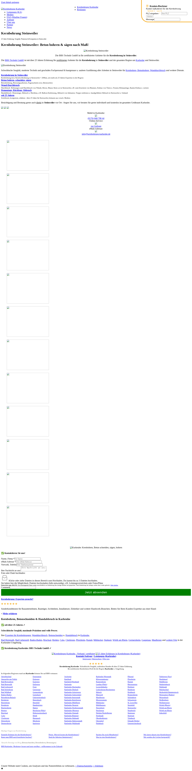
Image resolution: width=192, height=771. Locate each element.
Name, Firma (7, 559)
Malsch (99, 692)
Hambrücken (37, 705)
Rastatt (89, 640)
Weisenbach (163, 697)
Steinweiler (132, 708)
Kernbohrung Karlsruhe (87, 7)
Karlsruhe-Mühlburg (72, 703)
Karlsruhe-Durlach (71, 690)
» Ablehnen (98, 766)
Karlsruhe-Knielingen (72, 700)
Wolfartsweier (164, 703)
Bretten (55, 640)
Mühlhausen (101, 705)
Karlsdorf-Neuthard (71, 682)
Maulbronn (157, 640)
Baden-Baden (36, 640)
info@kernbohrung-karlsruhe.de (96, 134)
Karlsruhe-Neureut (71, 705)
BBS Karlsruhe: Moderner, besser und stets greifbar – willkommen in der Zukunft (31, 746)
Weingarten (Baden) (166, 695)
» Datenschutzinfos (83, 766)
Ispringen (36, 723)
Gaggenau (146, 640)
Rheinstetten (132, 684)
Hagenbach (37, 700)
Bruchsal (47, 640)
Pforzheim (80, 640)
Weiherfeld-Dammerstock (169, 692)
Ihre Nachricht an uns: (11, 570)
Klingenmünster (102, 679)
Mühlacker (98, 640)
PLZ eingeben (153, 13)
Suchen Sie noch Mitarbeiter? (107, 735)
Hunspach (36, 718)
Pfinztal (131, 677)
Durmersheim (6, 723)
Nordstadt (99, 716)
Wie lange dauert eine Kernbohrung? (157, 735)
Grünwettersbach (39, 697)
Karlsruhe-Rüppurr (71, 716)
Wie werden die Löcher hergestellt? (157, 737)
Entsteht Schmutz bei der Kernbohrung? (16, 735)
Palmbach (99, 723)
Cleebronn (70, 640)
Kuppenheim (101, 682)
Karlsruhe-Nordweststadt (73, 708)
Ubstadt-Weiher (133, 721)
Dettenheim (5, 721)
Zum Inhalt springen (10, 2)
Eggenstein (37, 677)
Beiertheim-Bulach (8, 697)
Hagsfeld (36, 703)
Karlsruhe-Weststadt (103, 677)
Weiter (149, 16)
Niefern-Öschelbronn (104, 713)
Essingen (36, 682)
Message (150, 19)
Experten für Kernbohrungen (18, 635)
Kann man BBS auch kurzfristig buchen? (16, 737)
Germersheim (134, 640)
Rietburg (131, 687)
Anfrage (10, 20)
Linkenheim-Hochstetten (105, 690)
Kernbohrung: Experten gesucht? (17, 599)
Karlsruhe (140, 60)
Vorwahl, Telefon (9, 564)
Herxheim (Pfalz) (39, 711)
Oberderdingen (101, 718)
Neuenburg (100, 708)
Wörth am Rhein (120, 640)
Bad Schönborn (7, 690)
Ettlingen (36, 684)
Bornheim (5, 705)
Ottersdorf (100, 721)
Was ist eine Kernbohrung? (106, 737)
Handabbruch (71, 635)
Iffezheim (36, 721)
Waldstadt (163, 687)
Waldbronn (163, 682)
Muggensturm (101, 700)
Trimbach (131, 718)
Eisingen (36, 679)
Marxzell (99, 695)
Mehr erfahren (10, 613)
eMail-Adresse (8, 561)
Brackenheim (6, 708)
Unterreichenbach (134, 723)
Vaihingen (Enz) (165, 677)
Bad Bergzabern (7, 682)
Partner (10, 25)
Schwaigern (132, 700)
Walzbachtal (164, 690)
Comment (5, 587)
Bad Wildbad (6, 692)
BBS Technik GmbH (14, 60)
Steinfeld (131, 705)
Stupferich (131, 711)
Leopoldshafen (101, 687)
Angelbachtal (6, 677)
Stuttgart (107, 640)
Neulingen (100, 711)
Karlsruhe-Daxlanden (72, 687)
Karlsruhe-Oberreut (71, 711)
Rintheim (131, 690)
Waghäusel (163, 679)
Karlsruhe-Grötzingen (72, 692)
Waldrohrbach (164, 684)
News (9, 27)
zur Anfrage (96, 126)
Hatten (35, 708)
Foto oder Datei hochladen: (13, 573)
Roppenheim (132, 695)
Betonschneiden (55, 635)
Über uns (11, 22)
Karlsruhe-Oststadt (71, 713)
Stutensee (131, 713)
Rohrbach (131, 692)
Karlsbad (67, 679)
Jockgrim (67, 677)
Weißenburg (164, 700)
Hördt (35, 716)
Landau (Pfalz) (101, 684)
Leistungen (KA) (14, 12)
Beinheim (5, 700)
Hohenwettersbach (40, 713)
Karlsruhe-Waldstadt (72, 723)
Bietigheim (5, 703)
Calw (62, 640)
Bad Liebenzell (22, 640)
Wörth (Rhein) (164, 705)
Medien (10, 14)
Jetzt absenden (96, 592)
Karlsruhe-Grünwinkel (72, 695)
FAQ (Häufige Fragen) (17, 17)
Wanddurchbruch (39, 635)
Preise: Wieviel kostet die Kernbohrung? (64, 735)
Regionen (81, 9)
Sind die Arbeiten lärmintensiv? (61, 737)
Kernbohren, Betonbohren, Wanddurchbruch (145, 70)
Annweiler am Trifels (9, 679)
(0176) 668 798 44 (96, 118)
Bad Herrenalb (7, 640)
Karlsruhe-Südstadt (71, 718)
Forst (35, 687)
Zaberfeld (163, 713)
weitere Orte (171, 640)
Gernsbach (37, 695)
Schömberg (132, 697)
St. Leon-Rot (132, 703)
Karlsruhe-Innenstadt (72, 697)
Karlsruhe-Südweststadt (73, 721)
